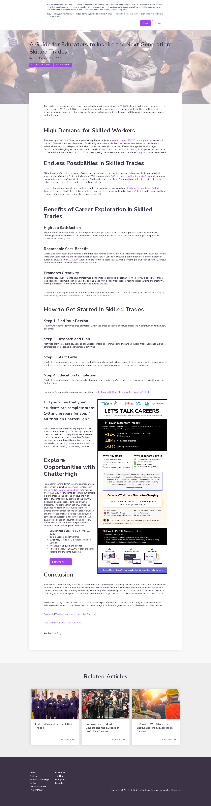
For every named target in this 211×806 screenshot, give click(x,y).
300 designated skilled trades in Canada (131, 176)
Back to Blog (54, 633)
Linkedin (81, 614)
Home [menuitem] (32, 772)
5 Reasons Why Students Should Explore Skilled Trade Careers (155, 727)
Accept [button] (145, 23)
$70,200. (73, 259)
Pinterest (91, 614)
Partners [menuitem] (33, 776)
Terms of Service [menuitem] (38, 786)
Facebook (49, 614)
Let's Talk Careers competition (63, 490)
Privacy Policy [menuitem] (36, 790)
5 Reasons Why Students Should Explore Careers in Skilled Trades (104, 294)
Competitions (63, 64)
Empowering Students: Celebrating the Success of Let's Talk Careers (102, 727)
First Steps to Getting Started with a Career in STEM (121, 392)
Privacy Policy (121, 9)
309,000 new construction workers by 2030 (120, 149)
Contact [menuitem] (33, 783)
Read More (66, 739)
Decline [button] (158, 23)
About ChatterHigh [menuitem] (39, 779)
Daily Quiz (73, 487)
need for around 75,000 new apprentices (132, 140)
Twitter (59, 614)
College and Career (41, 64)
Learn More (60, 562)
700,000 (124, 106)
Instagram (70, 614)
